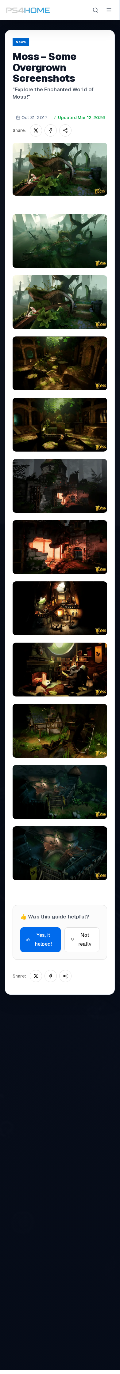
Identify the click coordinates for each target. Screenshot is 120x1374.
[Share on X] (36, 130)
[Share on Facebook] (51, 130)
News (21, 42)
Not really (85, 940)
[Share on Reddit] (65, 130)
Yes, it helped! (43, 940)
